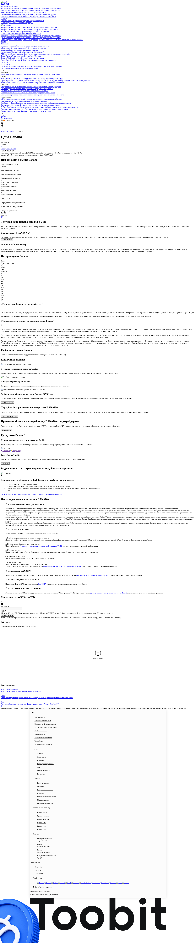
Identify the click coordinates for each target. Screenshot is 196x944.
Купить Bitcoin (42, 812)
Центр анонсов (39, 734)
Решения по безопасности (43, 738)
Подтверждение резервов (43, 744)
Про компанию (39, 717)
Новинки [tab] (22, 626)
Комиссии (40, 793)
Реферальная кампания (45, 790)
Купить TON (41, 823)
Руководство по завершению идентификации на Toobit (41, 546)
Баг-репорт (41, 774)
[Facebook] (75, 883)
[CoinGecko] (104, 883)
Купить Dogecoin (43, 819)
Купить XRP (41, 829)
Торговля (4, 131)
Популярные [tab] (5, 626)
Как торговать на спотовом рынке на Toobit (93, 575)
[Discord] (61, 883)
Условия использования (42, 721)
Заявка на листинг (43, 770)
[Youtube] (54, 883)
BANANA (42, 584)
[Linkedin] (112, 883)
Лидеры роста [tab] (14, 626)
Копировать (41, 760)
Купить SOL (41, 826)
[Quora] (119, 883)
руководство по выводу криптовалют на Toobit (108, 593)
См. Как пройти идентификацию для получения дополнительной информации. (32, 494)
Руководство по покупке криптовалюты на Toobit (62, 566)
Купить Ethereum (43, 816)
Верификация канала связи (46, 797)
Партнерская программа (45, 764)
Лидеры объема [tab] (30, 626)
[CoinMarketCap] (85, 883)
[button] (4, 167)
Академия (40, 786)
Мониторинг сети (43, 800)
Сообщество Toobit (40, 731)
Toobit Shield (38, 741)
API (38, 767)
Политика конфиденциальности (45, 724)
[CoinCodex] (95, 883)
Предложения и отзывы (45, 803)
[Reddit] (68, 883)
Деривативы (41, 757)
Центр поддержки (43, 783)
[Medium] (47, 883)
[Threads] (125, 883)
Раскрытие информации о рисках (45, 727)
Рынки (13, 131)
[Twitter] (40, 883)
